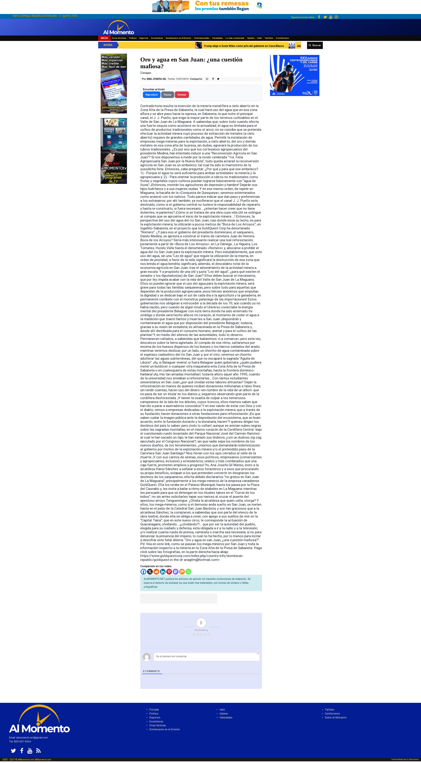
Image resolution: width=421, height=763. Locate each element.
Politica (153, 713)
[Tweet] (216, 79)
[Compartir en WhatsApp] (205, 79)
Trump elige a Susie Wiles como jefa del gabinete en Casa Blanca (177, 46)
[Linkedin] (163, 572)
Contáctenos (282, 38)
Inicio (104, 38)
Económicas (157, 38)
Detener (181, 94)
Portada (154, 709)
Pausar (168, 94)
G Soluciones (413, 759)
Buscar (316, 45)
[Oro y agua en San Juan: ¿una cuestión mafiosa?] (145, 72)
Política (132, 38)
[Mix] (182, 572)
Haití (259, 38)
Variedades (217, 38)
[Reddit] (156, 572)
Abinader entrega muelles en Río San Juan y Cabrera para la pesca (271, 46)
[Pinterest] (169, 572)
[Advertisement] (178, 598)
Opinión (250, 38)
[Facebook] (143, 572)
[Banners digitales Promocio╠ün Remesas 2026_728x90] (210, 5)
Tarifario (269, 38)
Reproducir (152, 94)
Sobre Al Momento (336, 717)
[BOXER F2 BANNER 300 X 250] (294, 75)
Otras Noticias (119, 38)
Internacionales (201, 38)
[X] (150, 572)
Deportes (143, 38)
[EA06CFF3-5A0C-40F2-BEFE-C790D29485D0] (114, 150)
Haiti (222, 709)
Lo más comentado (235, 38)
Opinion (224, 713)
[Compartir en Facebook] (211, 79)
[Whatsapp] (188, 572)
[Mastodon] (175, 572)
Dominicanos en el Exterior (178, 38)
